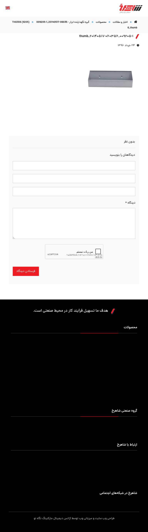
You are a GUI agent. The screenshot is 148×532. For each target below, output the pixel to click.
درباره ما (133, 424)
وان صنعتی (71, 365)
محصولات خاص (128, 396)
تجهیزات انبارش (68, 346)
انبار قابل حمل (69, 353)
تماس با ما (131, 436)
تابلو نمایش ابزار (68, 390)
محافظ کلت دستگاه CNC (63, 377)
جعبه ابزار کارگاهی (127, 353)
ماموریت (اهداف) (127, 430)
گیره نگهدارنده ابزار (127, 377)
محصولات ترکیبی (67, 396)
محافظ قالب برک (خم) (125, 383)
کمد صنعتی (131, 390)
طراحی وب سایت (104, 518)
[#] (134, 501)
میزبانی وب (85, 518)
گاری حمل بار (69, 359)
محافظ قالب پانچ (68, 383)
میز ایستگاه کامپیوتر (126, 402)
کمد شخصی (130, 346)
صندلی (133, 371)
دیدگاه (130, 203)
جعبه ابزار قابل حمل (126, 365)
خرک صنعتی (70, 371)
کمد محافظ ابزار (68, 340)
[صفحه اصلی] (135, 22)
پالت (134, 359)
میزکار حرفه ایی (128, 340)
